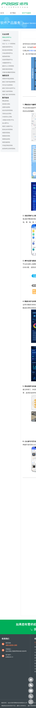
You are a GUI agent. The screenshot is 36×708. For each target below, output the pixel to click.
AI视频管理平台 (6, 63)
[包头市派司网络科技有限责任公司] (14, 8)
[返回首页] (30, 679)
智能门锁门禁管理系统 (8, 94)
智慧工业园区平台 (7, 126)
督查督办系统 (6, 104)
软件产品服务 (26, 13)
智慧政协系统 (6, 136)
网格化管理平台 (6, 37)
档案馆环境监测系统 (8, 78)
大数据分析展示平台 (8, 120)
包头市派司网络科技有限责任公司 (17, 702)
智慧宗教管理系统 (7, 69)
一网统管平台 (6, 40)
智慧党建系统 (6, 142)
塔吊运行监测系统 (7, 85)
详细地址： (9, 649)
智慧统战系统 (6, 139)
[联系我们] (30, 685)
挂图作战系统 (6, 107)
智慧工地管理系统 (7, 91)
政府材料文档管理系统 (8, 148)
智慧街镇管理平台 (7, 47)
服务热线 (8, 643)
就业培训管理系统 (7, 110)
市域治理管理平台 (7, 53)
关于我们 (13, 13)
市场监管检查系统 (7, 145)
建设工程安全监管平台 (8, 88)
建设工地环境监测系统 (8, 82)
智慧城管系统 (6, 56)
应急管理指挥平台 (7, 59)
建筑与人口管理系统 (8, 66)
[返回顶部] (30, 701)
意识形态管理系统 (7, 50)
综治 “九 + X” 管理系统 (8, 43)
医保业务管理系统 (7, 129)
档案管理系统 (6, 132)
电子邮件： (9, 655)
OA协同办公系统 (7, 116)
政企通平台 (5, 123)
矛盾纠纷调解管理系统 (8, 72)
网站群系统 (5, 101)
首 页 (2, 13)
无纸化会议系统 (6, 113)
